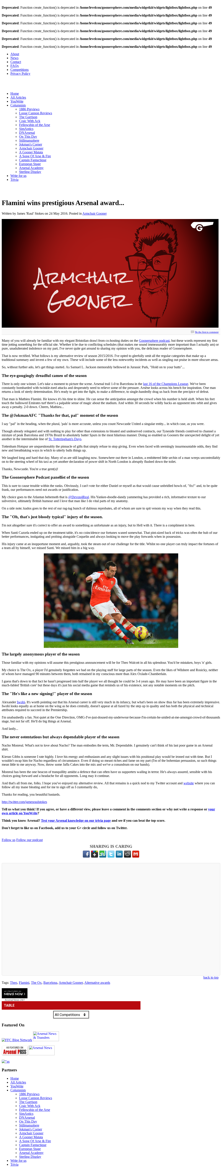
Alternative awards (97, 982)
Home (14, 93)
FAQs (14, 66)
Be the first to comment (207, 332)
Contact (15, 62)
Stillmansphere (29, 140)
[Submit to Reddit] (127, 854)
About (14, 54)
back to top (211, 977)
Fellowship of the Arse (34, 125)
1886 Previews (29, 109)
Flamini (24, 982)
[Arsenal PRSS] (15, 1054)
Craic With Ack (29, 121)
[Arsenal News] (42, 1054)
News (14, 58)
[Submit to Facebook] (86, 854)
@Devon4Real (78, 497)
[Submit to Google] (94, 854)
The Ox (36, 982)
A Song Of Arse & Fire (35, 156)
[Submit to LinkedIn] (119, 854)
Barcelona (50, 982)
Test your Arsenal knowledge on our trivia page (76, 820)
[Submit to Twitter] (111, 854)
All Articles (18, 97)
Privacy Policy (20, 73)
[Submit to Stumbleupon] (102, 854)
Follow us (8, 840)
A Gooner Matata (31, 152)
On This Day (28, 136)
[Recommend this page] (135, 854)
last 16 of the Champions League (165, 384)
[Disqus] (111, 919)
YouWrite (16, 101)
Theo (13, 982)
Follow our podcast (29, 840)
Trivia (14, 179)
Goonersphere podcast (154, 340)
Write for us (18, 176)
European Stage (30, 164)
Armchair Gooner (31, 148)
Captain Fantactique (32, 160)
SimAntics (26, 129)
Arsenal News (12, 1000)
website (188, 783)
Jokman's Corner (30, 144)
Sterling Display (30, 172)
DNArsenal (27, 132)
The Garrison (28, 117)
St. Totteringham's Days (65, 439)
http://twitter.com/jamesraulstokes (24, 802)
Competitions (19, 69)
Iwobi (21, 702)
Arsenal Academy (31, 168)
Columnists (18, 105)
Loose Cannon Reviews (35, 113)
